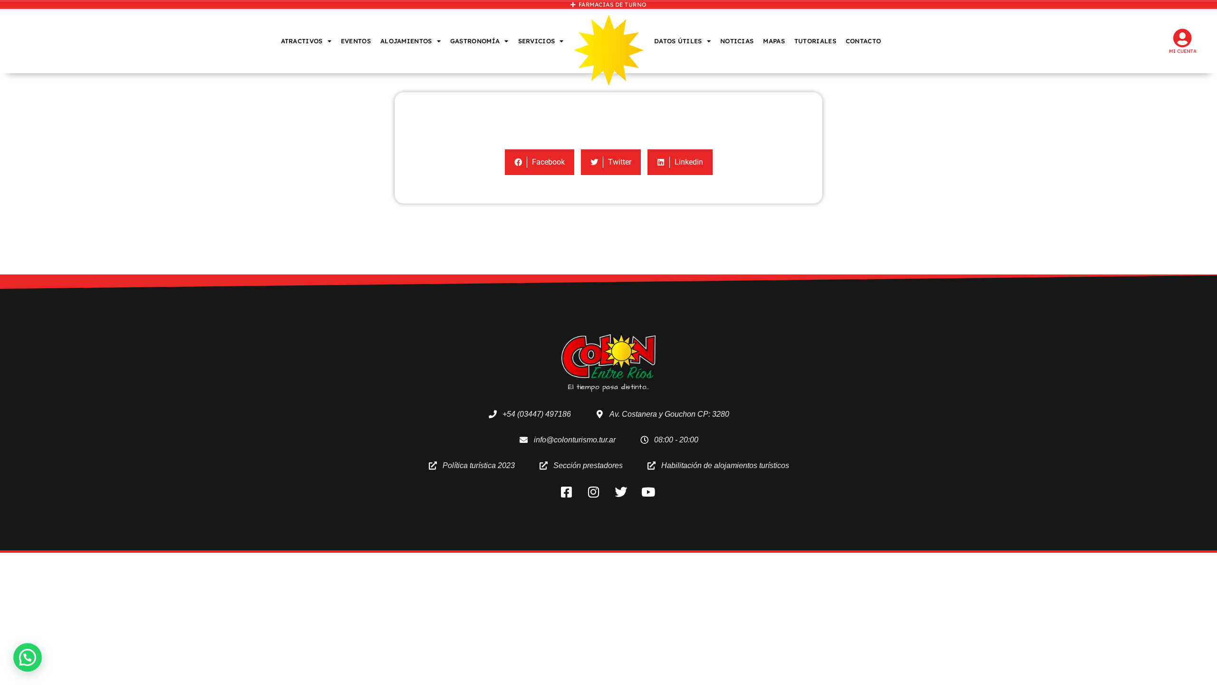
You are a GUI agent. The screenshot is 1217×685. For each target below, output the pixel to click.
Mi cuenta (1183, 51)
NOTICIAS (736, 41)
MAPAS (774, 41)
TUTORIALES (815, 41)
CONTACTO (863, 41)
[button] (27, 657)
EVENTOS (356, 41)
